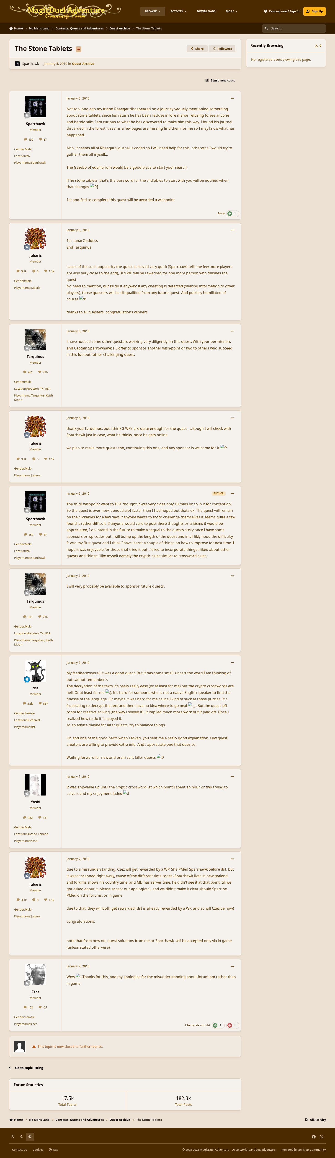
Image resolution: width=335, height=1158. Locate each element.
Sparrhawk (30, 63)
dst (35, 688)
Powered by (303, 1149)
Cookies (38, 1149)
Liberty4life (192, 1025)
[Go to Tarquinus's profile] (35, 339)
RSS (55, 1149)
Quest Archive (83, 63)
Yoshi (35, 801)
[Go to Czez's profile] (35, 974)
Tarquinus (35, 356)
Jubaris (35, 255)
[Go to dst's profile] (35, 671)
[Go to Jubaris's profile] (35, 238)
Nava (221, 213)
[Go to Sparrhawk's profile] (17, 63)
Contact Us (19, 1149)
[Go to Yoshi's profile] (35, 785)
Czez (35, 991)
